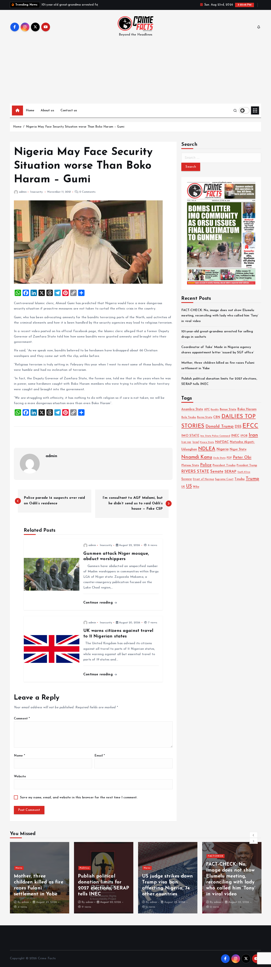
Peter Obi (242, 457)
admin (23, 191)
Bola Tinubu (188, 417)
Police (206, 465)
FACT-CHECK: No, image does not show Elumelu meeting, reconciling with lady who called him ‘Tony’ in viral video (219, 316)
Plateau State (190, 465)
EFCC (250, 426)
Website (20, 776)
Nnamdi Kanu (196, 457)
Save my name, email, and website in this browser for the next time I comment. (78, 797)
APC (207, 409)
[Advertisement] (135, 74)
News (83, 868)
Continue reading (98, 602)
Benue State (228, 409)
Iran (253, 435)
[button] (253, 835)
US (189, 486)
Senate (216, 472)
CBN (216, 417)
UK (183, 486)
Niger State (238, 449)
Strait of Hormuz (203, 479)
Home (30, 110)
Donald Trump (220, 426)
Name (19, 755)
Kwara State (207, 442)
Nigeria (222, 449)
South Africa (243, 472)
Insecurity (36, 191)
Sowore (186, 479)
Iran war (186, 442)
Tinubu (239, 479)
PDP (229, 458)
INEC (235, 435)
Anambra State (192, 409)
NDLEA (206, 449)
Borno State (204, 417)
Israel (195, 442)
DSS (238, 427)
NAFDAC (222, 442)
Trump (252, 479)
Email (99, 755)
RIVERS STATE (195, 472)
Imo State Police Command (215, 436)
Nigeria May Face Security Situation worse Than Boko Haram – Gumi (75, 126)
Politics (20, 868)
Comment (22, 718)
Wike (196, 486)
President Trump (246, 465)
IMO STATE (190, 435)
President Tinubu (224, 465)
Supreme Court (224, 479)
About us (47, 110)
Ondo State (219, 458)
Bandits (215, 410)
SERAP (230, 472)
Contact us (69, 110)
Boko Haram (247, 409)
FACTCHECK (151, 856)
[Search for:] (221, 158)
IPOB (244, 435)
